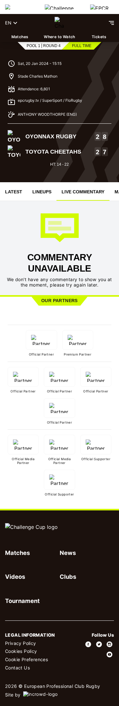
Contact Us (17, 667)
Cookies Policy (21, 651)
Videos (15, 576)
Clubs (68, 576)
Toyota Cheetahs (53, 152)
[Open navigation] (111, 23)
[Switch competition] (20, 7)
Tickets (99, 36)
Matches (20, 36)
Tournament (22, 600)
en (8, 22)
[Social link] (88, 644)
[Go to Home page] (59, 23)
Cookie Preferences (26, 659)
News (68, 552)
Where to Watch (59, 36)
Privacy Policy (20, 643)
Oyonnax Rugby (50, 136)
